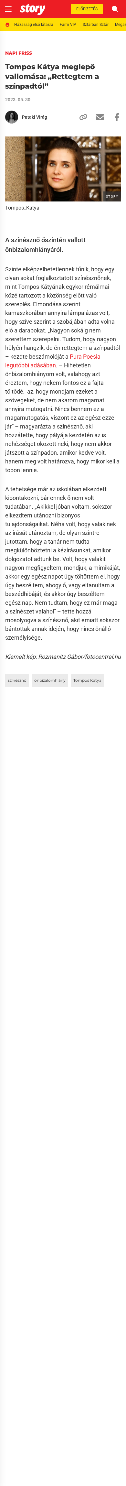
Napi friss (18, 53)
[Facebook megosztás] (114, 117)
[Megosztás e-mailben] (97, 117)
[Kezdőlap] (32, 9)
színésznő (17, 680)
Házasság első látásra (33, 24)
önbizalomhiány (50, 680)
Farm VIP (68, 24)
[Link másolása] (80, 117)
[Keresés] (115, 9)
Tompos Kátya (87, 680)
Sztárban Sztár (96, 24)
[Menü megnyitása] (8, 9)
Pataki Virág (34, 117)
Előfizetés (87, 9)
